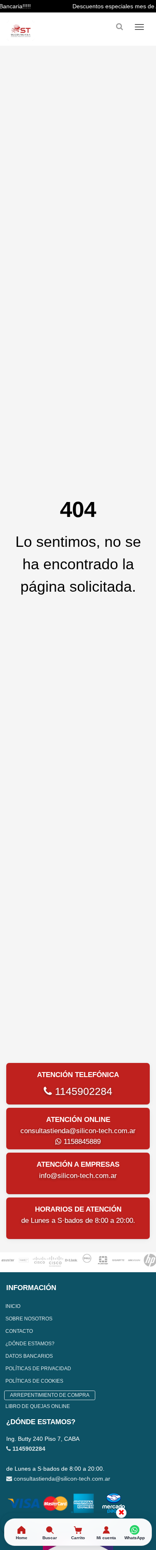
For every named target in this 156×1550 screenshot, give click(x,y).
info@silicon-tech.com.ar (78, 1176)
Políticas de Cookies (34, 1381)
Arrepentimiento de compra (49, 1395)
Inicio (12, 1306)
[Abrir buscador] (119, 27)
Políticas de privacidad (38, 1368)
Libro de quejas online (37, 1406)
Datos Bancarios (29, 1356)
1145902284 (82, 1091)
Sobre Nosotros (28, 1319)
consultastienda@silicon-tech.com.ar (78, 1131)
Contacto (19, 1331)
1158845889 (81, 1142)
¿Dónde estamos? (29, 1344)
